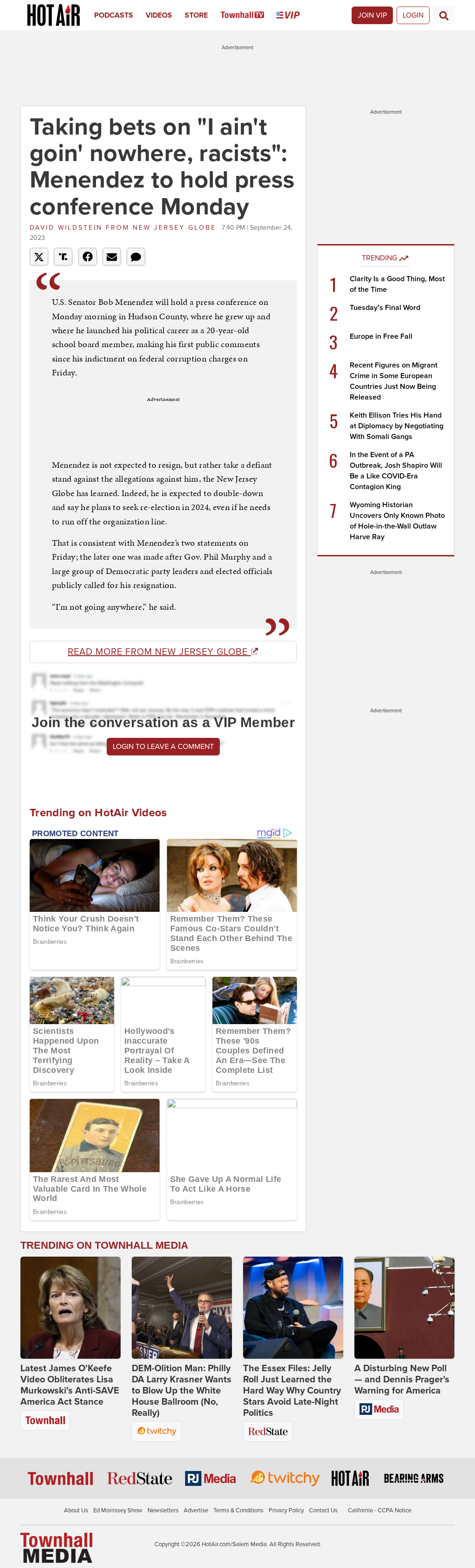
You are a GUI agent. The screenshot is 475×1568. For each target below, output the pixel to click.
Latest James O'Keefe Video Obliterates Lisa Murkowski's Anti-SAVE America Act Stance (69, 1385)
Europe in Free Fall (381, 336)
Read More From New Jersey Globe (159, 652)
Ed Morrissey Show (117, 1510)
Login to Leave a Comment (163, 746)
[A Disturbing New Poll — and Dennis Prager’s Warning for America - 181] (404, 1308)
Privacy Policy (286, 1510)
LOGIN (413, 15)
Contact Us (323, 1510)
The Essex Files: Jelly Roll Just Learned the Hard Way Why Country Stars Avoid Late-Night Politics (292, 1391)
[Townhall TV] (249, 15)
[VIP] (294, 15)
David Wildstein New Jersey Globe (124, 228)
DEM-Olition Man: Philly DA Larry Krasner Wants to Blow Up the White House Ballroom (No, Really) (181, 1391)
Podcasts (113, 15)
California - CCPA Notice (379, 1510)
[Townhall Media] (56, 1547)
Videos (159, 15)
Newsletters (163, 1510)
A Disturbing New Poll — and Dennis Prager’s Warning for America (401, 1379)
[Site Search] (444, 15)
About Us (76, 1510)
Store (196, 15)
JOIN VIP (372, 15)
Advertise (196, 1510)
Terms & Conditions (238, 1510)
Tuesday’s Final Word (385, 307)
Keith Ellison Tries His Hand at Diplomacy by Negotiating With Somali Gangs (396, 426)
